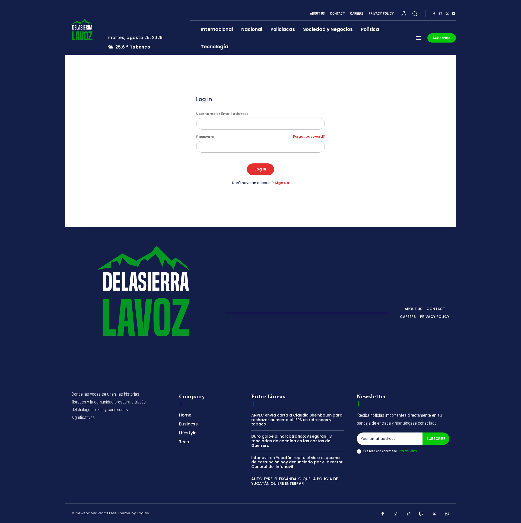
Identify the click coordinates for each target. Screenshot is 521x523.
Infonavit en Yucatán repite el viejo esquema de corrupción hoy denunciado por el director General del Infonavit (297, 462)
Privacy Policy (407, 451)
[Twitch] (421, 514)
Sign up (282, 182)
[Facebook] (434, 14)
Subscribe (436, 438)
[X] (447, 14)
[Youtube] (453, 14)
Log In (260, 169)
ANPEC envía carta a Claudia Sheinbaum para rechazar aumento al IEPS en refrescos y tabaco (296, 419)
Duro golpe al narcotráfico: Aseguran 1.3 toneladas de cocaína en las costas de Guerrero (291, 441)
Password (260, 136)
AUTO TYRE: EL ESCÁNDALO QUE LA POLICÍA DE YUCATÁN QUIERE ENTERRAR (294, 481)
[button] (414, 13)
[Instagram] (440, 14)
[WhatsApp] (447, 514)
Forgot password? (309, 136)
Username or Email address (222, 113)
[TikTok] (408, 514)
